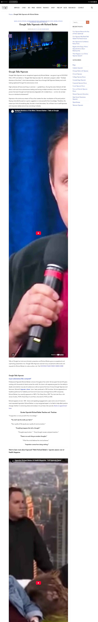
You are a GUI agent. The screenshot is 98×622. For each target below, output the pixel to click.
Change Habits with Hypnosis (80, 71)
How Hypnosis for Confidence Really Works (80, 42)
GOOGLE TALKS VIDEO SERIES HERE (52, 366)
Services (16, 7)
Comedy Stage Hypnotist (33, 21)
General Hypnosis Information (80, 94)
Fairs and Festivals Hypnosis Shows (80, 90)
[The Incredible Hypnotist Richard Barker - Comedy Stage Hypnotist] (6, 7)
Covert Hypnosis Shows (79, 86)
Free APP (59, 7)
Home (10, 14)
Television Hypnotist (42, 22)
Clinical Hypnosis (22, 21)
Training (46, 7)
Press (33, 7)
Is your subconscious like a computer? (20, 378)
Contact (81, 7)
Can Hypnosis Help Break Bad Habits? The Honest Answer (81, 37)
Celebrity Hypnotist (78, 68)
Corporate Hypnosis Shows (46, 21)
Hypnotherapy (76, 102)
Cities (23, 7)
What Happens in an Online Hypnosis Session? (80, 54)
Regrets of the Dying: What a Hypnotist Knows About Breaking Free (80, 48)
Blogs (15, 21)
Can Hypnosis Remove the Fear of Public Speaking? (81, 32)
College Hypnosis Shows (79, 77)
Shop (52, 7)
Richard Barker (45, 29)
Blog (65, 7)
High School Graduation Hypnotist (79, 98)
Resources (72, 7)
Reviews (39, 7)
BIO (29, 7)
